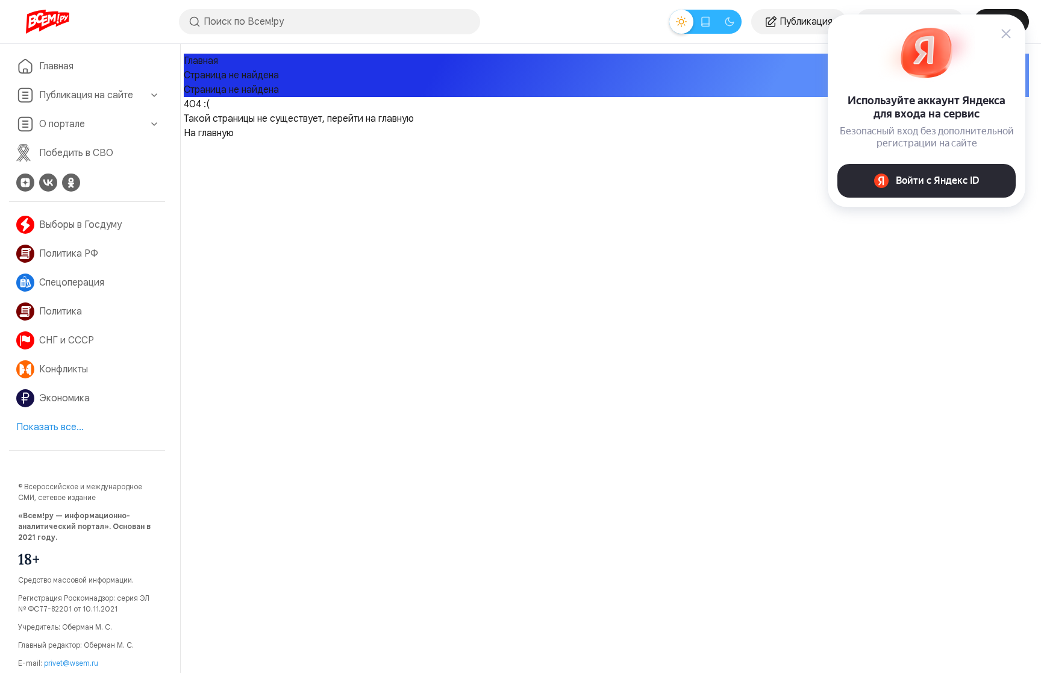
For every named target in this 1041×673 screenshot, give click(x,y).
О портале (62, 124)
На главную (209, 133)
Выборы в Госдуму (80, 225)
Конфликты (63, 369)
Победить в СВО (76, 153)
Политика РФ (68, 254)
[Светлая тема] (681, 22)
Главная (56, 66)
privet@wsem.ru (71, 663)
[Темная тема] (729, 22)
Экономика (64, 398)
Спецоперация (71, 283)
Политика (60, 311)
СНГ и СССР (66, 340)
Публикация (806, 22)
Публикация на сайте (86, 95)
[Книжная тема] (705, 22)
